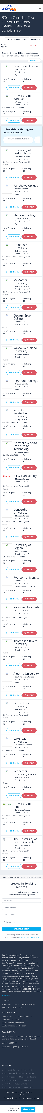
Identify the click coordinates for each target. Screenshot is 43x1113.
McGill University (25, 475)
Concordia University (20, 511)
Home (4, 877)
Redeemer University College (25, 773)
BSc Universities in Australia (18, 139)
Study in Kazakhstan (26, 1073)
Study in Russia (25, 1080)
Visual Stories (17, 1007)
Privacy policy (28, 1092)
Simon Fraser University (22, 705)
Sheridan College (24, 215)
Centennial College (26, 66)
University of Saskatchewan (23, 152)
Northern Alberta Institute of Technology (25, 445)
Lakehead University (20, 740)
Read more (34, 60)
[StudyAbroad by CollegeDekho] (9, 7)
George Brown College (23, 317)
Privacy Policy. (34, 937)
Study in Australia (8, 1070)
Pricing (18, 1020)
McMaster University (20, 281)
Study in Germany (8, 1073)
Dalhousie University (20, 246)
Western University (26, 607)
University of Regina (22, 546)
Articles (32, 1004)
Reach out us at (8, 1032)
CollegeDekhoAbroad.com (29, 1098)
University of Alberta (22, 805)
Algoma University (26, 673)
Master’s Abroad (8, 1016)
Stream (16, 39)
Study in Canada (13, 877)
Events (16, 1004)
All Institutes (6, 1004)
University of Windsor (22, 97)
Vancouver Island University (25, 349)
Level (7, 39)
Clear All (33, 46)
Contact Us (20, 1094)
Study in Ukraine (20, 1084)
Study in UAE (7, 1084)
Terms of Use (23, 937)
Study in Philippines (9, 1080)
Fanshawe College (25, 185)
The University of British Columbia (25, 840)
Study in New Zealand (27, 1077)
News (24, 1004)
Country (24, 39)
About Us (5, 1007)
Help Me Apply (14, 88)
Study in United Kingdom (11, 1087)
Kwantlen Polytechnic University (21, 413)
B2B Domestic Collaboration (13, 1023)
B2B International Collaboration (14, 1026)
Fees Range (34, 39)
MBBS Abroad (7, 1020)
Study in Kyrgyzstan (9, 1077)
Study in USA (28, 1087)
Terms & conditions (14, 1092)
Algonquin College (25, 380)
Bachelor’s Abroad (24, 1016)
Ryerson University (26, 577)
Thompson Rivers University (25, 642)
